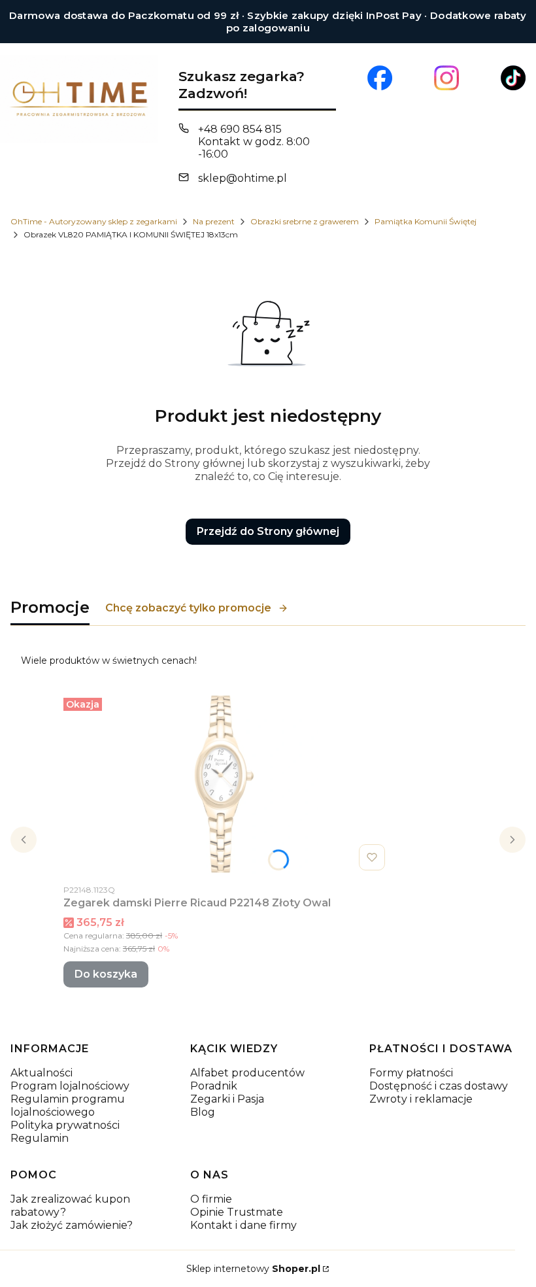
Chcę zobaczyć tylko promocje (188, 608)
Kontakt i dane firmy (243, 1225)
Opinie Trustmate (236, 1212)
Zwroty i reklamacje (421, 1099)
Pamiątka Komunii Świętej (426, 221)
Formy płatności (411, 1073)
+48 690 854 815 (240, 129)
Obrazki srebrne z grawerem (304, 221)
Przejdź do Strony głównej (268, 531)
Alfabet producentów (247, 1073)
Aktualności (41, 1073)
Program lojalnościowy (69, 1086)
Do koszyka (106, 974)
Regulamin (39, 1138)
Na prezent (214, 221)
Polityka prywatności (65, 1125)
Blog (202, 1112)
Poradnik (213, 1086)
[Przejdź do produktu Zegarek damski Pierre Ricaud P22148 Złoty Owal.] (226, 784)
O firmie (211, 1199)
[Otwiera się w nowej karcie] (380, 78)
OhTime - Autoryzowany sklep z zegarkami (93, 221)
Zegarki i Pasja (227, 1099)
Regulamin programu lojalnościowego (67, 1105)
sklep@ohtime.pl (242, 178)
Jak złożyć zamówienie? (71, 1225)
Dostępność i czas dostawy (438, 1086)
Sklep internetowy (253, 1269)
